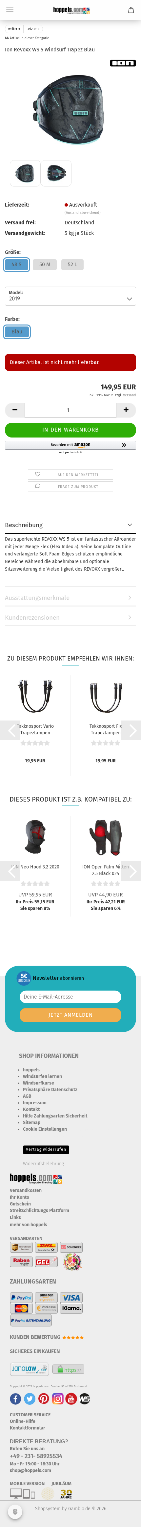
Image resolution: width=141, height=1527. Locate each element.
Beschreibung (24, 525)
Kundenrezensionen (32, 617)
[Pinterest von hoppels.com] (44, 1398)
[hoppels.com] (70, 10)
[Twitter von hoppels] (29, 1398)
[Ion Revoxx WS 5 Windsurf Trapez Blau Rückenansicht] (70, 108)
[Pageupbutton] (123, 1517)
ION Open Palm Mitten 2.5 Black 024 (105, 869)
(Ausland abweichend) (83, 213)
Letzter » (33, 29)
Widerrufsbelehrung (43, 1164)
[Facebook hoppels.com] (15, 1398)
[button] (15, 410)
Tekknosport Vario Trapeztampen (35, 729)
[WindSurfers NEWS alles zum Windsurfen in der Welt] (85, 1398)
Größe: (13, 252)
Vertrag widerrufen (46, 1149)
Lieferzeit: (17, 205)
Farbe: (12, 319)
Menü (10, 10)
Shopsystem (48, 1509)
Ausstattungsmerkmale (37, 598)
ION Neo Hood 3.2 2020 (35, 867)
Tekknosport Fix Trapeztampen (106, 729)
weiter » (14, 29)
